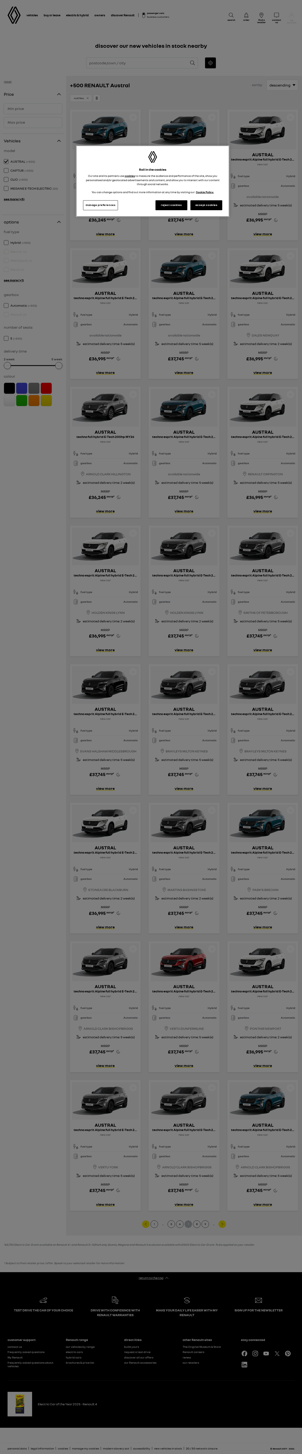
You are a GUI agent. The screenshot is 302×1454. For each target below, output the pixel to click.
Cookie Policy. (205, 192)
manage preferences (100, 205)
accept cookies (206, 205)
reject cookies (171, 205)
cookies (130, 176)
